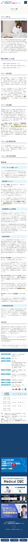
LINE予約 (15, 540)
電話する (24, 540)
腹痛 (12, 81)
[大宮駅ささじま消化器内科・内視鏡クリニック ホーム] (10, 2)
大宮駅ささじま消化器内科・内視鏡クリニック (14, 529)
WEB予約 (5, 540)
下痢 (15, 81)
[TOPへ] (14, 526)
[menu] (25, 2)
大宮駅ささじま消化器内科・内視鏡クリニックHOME (14, 345)
